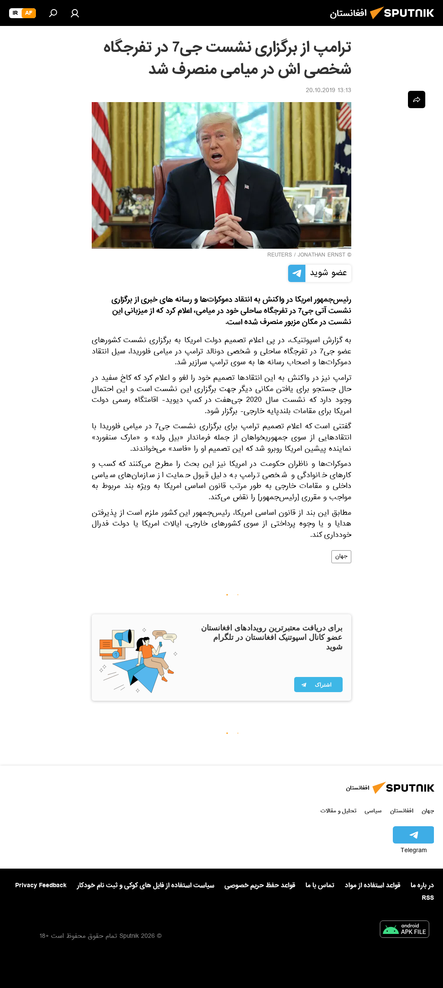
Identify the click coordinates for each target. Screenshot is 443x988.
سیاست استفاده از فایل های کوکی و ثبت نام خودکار (145, 885)
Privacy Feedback (41, 886)
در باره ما (422, 885)
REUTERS (279, 255)
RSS (428, 898)
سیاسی (373, 811)
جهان (341, 557)
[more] (416, 99)
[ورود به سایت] (74, 13)
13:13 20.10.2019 (328, 91)
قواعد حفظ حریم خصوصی (260, 885)
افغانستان (401, 811)
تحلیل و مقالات (338, 811)
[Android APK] (404, 931)
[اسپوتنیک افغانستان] (404, 22)
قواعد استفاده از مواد (372, 885)
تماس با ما (319, 886)
